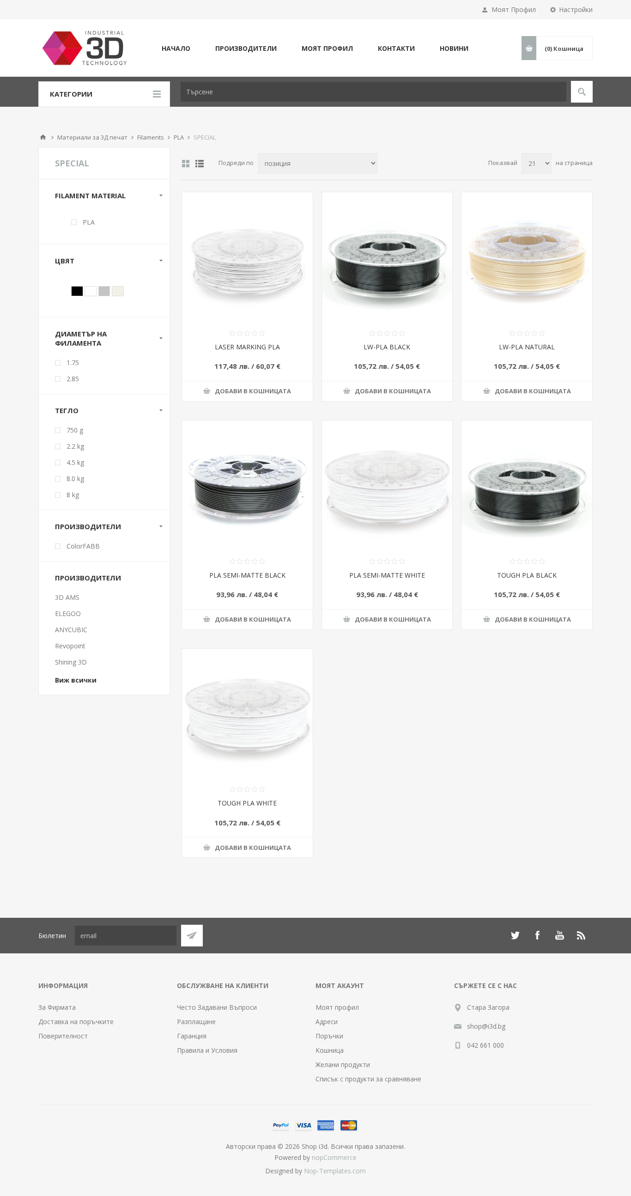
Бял (91, 291)
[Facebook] (537, 935)
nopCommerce (334, 1157)
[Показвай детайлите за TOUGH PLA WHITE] (247, 714)
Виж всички (76, 680)
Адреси (327, 1021)
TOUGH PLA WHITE (247, 803)
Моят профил (337, 1007)
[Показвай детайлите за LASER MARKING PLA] (247, 257)
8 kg (73, 494)
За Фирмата (57, 1007)
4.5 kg (75, 462)
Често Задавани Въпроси (217, 1007)
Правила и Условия (207, 1050)
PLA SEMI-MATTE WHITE (387, 575)
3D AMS (67, 597)
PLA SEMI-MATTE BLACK (247, 575)
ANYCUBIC (71, 629)
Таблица (186, 163)
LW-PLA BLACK (387, 346)
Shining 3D (71, 662)
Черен (77, 291)
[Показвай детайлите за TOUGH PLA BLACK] (526, 486)
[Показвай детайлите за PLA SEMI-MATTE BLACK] (247, 486)
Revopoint (70, 645)
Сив (104, 291)
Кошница (330, 1050)
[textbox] (373, 92)
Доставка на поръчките (76, 1021)
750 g (75, 430)
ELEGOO (68, 613)
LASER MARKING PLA (247, 346)
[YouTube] (559, 935)
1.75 (73, 362)
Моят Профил (513, 9)
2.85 (73, 378)
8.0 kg (75, 478)
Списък (199, 163)
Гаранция (191, 1035)
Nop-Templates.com (335, 1170)
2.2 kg (75, 446)
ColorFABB (83, 546)
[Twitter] (515, 935)
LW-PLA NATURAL (527, 346)
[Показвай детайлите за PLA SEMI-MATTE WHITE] (387, 486)
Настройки (576, 9)
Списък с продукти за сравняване (368, 1078)
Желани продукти (343, 1064)
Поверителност (63, 1035)
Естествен (118, 291)
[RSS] (581, 935)
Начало (43, 137)
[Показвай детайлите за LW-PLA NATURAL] (526, 257)
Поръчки (329, 1035)
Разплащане (196, 1021)
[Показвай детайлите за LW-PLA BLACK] (387, 257)
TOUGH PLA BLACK (527, 575)
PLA (89, 222)
